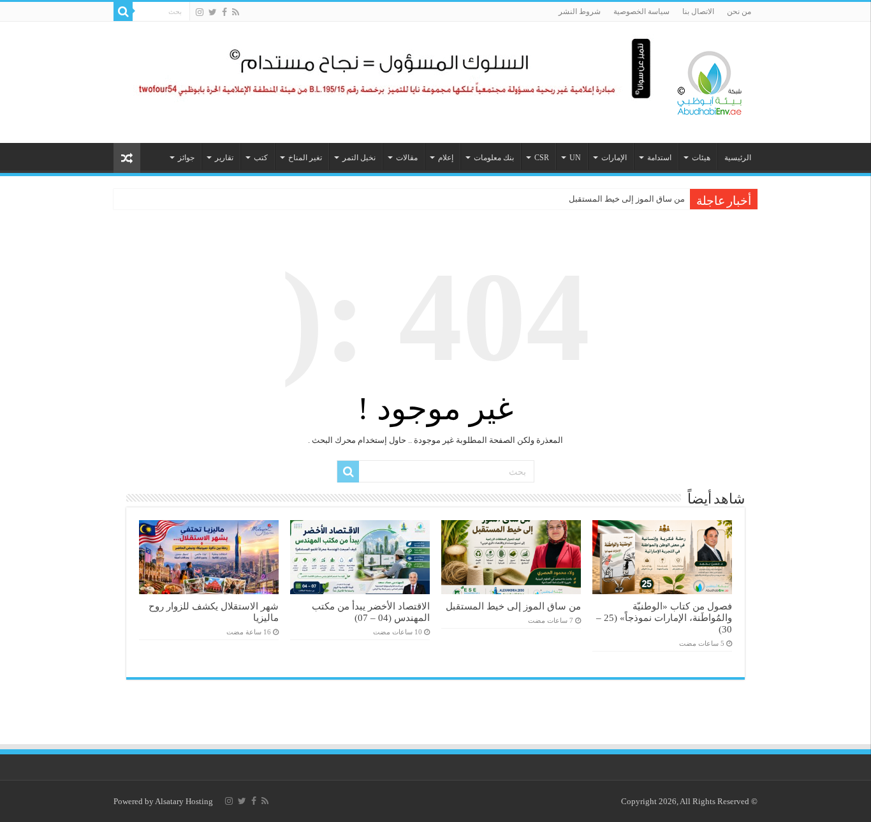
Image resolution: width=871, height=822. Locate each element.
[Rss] (235, 12)
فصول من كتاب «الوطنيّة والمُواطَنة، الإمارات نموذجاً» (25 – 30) (664, 617)
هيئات (701, 157)
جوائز (186, 157)
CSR (541, 157)
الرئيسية (737, 157)
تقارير (224, 157)
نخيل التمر (359, 157)
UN (575, 157)
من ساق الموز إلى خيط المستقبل (627, 199)
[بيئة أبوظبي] (709, 79)
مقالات (407, 157)
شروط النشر (580, 11)
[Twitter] (212, 12)
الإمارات (614, 157)
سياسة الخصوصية (641, 11)
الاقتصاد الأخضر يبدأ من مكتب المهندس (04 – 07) (371, 612)
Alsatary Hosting (184, 801)
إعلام (445, 157)
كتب (261, 157)
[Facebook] (224, 12)
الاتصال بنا (698, 11)
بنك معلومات (494, 157)
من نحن (739, 11)
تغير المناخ (305, 157)
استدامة (659, 157)
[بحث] (123, 11)
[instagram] (199, 12)
